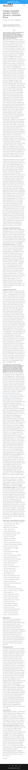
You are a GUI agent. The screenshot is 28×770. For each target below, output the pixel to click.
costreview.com (6, 395)
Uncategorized (17, 20)
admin (5, 20)
